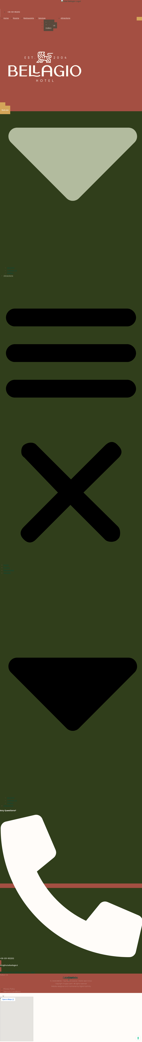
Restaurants (29, 18)
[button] (71, 421)
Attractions (65, 18)
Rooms (16, 18)
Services (41, 18)
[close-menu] (2, 105)
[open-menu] (139, 18)
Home (6, 18)
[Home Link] (44, 66)
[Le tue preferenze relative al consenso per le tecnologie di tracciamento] (138, 1038)
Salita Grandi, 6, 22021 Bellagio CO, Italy (17, 972)
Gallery (48, 28)
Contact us (12, 270)
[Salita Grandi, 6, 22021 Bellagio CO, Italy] (0, 969)
